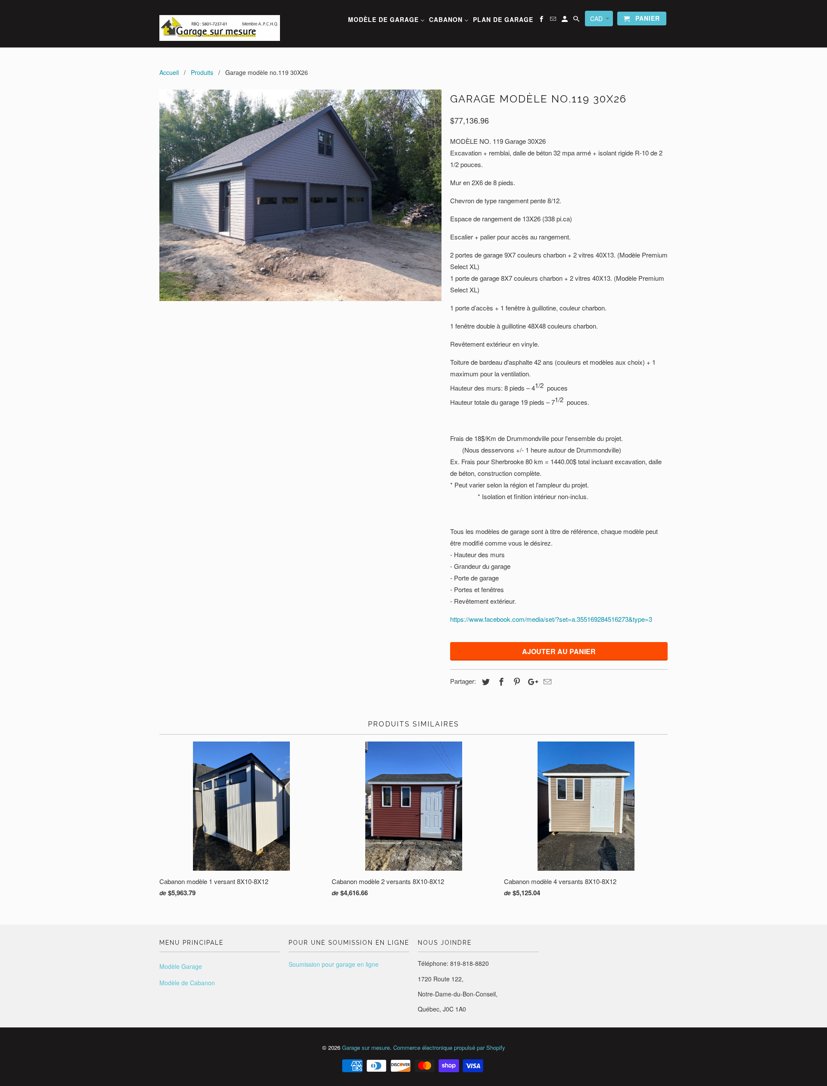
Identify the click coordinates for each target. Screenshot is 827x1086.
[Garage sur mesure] (219, 23)
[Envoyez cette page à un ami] (546, 681)
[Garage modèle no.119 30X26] (300, 195)
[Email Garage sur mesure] (553, 20)
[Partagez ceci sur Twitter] (484, 681)
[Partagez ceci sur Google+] (531, 681)
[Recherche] (577, 20)
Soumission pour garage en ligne (334, 964)
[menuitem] (386, 20)
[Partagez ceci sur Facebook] (500, 681)
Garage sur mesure (366, 1047)
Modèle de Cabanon (187, 982)
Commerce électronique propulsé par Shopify (449, 1047)
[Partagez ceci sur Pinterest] (515, 681)
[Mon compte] (565, 20)
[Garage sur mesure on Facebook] (542, 20)
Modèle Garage (180, 966)
